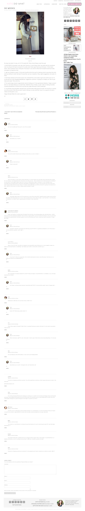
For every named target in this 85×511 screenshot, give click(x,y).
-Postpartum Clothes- (68, 57)
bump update (13, 105)
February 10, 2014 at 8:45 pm (15, 308)
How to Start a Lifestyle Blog (63, 509)
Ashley (9, 150)
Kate (9, 297)
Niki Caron (10, 407)
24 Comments (22, 10)
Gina (9, 447)
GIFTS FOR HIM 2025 (38, 505)
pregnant (23, 105)
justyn (9, 123)
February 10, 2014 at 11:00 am (13, 271)
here (38, 10)
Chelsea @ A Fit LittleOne (13, 210)
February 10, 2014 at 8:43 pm (15, 194)
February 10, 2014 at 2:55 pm (13, 352)
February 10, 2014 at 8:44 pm (15, 226)
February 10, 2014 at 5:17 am (13, 177)
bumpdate (17, 105)
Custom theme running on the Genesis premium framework (40, 509)
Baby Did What (10, 104)
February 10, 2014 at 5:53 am (13, 212)
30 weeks (9, 105)
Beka (9, 420)
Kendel (9, 434)
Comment (6, 464)
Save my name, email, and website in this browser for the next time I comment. (20, 490)
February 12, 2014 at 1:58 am (13, 435)
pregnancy (20, 105)
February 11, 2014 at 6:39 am (13, 408)
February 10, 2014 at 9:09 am (13, 243)
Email (5, 480)
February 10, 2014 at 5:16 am (13, 151)
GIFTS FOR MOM (39, 501)
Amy (9, 392)
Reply (6, 130)
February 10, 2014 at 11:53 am (13, 298)
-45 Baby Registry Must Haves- (71, 54)
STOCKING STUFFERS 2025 (38, 503)
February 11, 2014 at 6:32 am (13, 393)
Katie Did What (16, 3)
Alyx (9, 350)
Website (6, 484)
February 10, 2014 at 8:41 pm (15, 136)
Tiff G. (9, 175)
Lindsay (9, 376)
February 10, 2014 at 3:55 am (13, 124)
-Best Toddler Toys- (68, 62)
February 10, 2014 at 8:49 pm (15, 335)
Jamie (9, 270)
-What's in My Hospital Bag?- (70, 56)
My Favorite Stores (17, 504)
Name (5, 476)
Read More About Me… (69, 504)
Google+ (54, 509)
